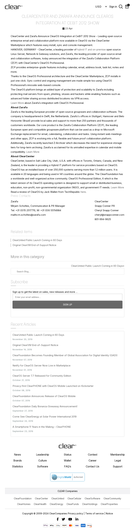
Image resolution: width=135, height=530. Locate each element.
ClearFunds (73, 504)
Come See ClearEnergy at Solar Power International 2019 (45, 416)
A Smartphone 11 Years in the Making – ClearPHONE (42, 426)
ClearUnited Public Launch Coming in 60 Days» (97, 265)
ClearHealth (40, 504)
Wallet (67, 460)
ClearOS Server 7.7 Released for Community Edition (42, 375)
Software (42, 466)
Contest (92, 454)
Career (92, 460)
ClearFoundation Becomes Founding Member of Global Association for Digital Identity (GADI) (65, 355)
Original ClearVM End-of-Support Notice (34, 245)
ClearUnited (57, 498)
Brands (17, 460)
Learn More (17, 102)
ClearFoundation (23, 498)
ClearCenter (41, 498)
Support (117, 466)
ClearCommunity (112, 498)
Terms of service (94, 513)
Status (67, 454)
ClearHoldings (89, 504)
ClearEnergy (56, 504)
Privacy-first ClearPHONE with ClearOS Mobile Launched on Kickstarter (53, 385)
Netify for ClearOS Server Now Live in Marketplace (41, 365)
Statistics (17, 466)
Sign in (113, 6)
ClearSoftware (92, 498)
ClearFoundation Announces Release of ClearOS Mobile (44, 396)
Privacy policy (75, 513)
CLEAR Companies (68, 491)
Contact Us (92, 466)
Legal (117, 460)
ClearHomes (23, 504)
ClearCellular (74, 498)
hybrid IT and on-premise (91, 49)
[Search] (121, 6)
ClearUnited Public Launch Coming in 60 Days (37, 240)
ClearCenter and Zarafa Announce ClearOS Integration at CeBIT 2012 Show (67, 19)
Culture (42, 460)
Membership (117, 454)
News (17, 454)
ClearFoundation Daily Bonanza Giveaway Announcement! (45, 406)
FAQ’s (67, 466)
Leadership (42, 454)
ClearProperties (109, 504)
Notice (109, 513)
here (83, 191)
